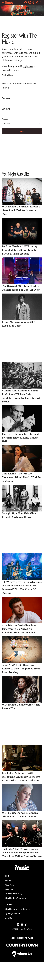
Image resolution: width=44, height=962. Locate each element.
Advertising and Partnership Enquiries (17, 909)
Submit (22, 131)
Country (5, 119)
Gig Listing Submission (12, 913)
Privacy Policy (9, 885)
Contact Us (8, 918)
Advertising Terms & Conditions (15, 898)
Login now (28, 66)
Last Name (6, 109)
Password (5, 88)
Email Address (7, 75)
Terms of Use (9, 889)
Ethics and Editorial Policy (13, 894)
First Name (6, 98)
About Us (8, 880)
